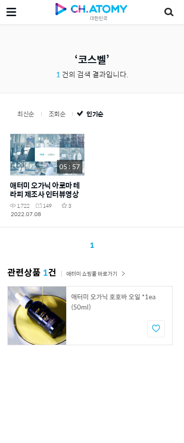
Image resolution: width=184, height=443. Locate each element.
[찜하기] (156, 328)
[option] (90, 315)
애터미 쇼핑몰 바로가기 (91, 273)
